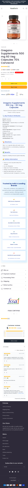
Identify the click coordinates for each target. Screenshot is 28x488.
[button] (1, 8)
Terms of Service (7, 406)
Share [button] (3, 266)
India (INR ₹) (13, 480)
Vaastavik (11, 487)
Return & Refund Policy (8, 412)
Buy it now (14, 87)
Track (4, 455)
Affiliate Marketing (7, 452)
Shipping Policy (6, 409)
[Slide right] (16, 43)
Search (4, 437)
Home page (5, 440)
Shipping (2, 74)
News (4, 449)
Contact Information (8, 418)
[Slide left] (11, 43)
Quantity (3, 76)
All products (5, 443)
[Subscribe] (23, 466)
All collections (6, 446)
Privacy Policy (6, 415)
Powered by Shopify (17, 487)
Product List (5, 458)
